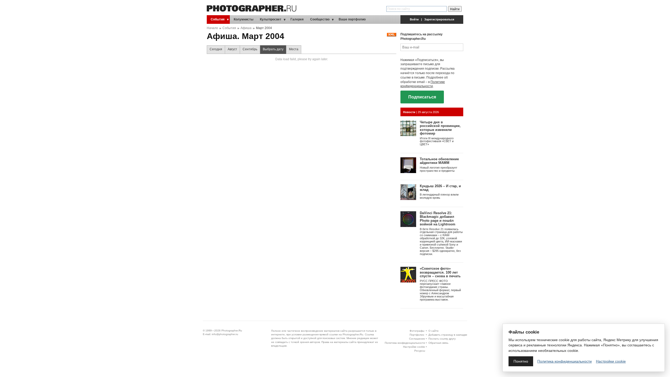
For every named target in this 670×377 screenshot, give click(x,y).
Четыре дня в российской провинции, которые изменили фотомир (440, 127)
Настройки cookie (414, 346)
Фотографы (417, 330)
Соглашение (417, 338)
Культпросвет (270, 19)
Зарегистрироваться (439, 19)
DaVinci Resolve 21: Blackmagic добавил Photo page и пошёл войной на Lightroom (437, 218)
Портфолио (417, 334)
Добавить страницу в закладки (447, 334)
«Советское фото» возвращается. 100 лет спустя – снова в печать (440, 272)
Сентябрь (250, 49)
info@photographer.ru (225, 334)
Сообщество (320, 19)
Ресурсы (419, 350)
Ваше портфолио (352, 19)
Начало (212, 28)
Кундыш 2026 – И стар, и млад (440, 188)
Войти (414, 19)
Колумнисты (243, 19)
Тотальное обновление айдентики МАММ (439, 161)
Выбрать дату (273, 49)
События (218, 19)
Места (293, 49)
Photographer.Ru (231, 330)
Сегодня (216, 49)
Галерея (297, 19)
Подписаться (422, 97)
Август (232, 49)
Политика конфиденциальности (405, 342)
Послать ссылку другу (442, 338)
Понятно (520, 361)
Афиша (246, 28)
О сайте (433, 330)
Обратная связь (438, 342)
